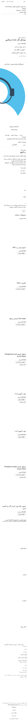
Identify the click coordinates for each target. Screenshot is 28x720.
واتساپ (24, 574)
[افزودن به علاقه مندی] (16, 244)
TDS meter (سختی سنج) (18, 318)
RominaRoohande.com (14, 704)
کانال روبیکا (23, 626)
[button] (20, 288)
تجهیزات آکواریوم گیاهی (18, 6)
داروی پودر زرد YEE (19, 247)
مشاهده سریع (20, 244)
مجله (26, 665)
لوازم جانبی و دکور (22, 657)
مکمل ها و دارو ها (23, 660)
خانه (25, 6)
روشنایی (25, 651)
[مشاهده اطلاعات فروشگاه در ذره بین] (23, 697)
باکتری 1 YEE (21, 283)
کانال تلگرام (23, 548)
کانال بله (24, 600)
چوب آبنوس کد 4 (20, 394)
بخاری (25, 649)
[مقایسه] (24, 244)
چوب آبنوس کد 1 (20, 431)
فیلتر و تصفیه (24, 654)
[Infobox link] (14, 62)
